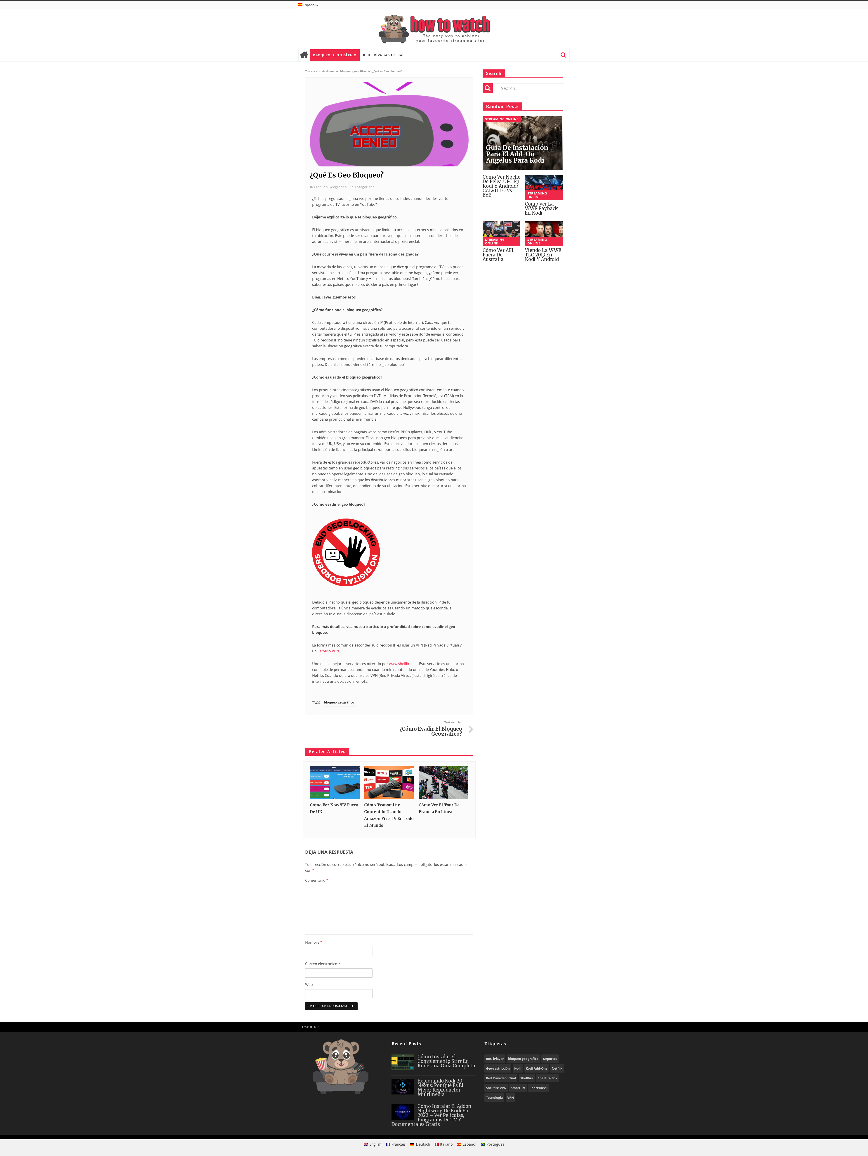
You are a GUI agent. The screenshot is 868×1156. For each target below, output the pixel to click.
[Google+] (553, 1026)
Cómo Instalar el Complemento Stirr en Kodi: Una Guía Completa (446, 1061)
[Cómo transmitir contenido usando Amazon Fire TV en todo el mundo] (389, 782)
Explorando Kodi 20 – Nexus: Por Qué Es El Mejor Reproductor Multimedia (442, 1087)
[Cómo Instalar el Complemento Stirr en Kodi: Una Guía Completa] (403, 1062)
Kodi (517, 1068)
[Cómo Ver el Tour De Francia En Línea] (443, 782)
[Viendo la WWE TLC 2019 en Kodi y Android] (544, 233)
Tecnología (494, 1097)
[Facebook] (533, 1026)
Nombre (313, 942)
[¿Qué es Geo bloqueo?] (389, 165)
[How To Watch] (434, 29)
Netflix (557, 1068)
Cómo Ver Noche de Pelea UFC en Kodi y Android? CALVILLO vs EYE (501, 186)
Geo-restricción (498, 1068)
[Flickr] (563, 1026)
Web (309, 984)
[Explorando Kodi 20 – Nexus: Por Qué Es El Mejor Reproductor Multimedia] (403, 1086)
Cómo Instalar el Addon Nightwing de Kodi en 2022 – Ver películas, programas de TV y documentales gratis (431, 1115)
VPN (510, 1097)
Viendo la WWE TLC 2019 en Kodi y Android (543, 254)
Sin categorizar (361, 187)
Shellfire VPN (496, 1088)
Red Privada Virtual (383, 55)
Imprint (310, 1027)
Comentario (316, 880)
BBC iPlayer (495, 1059)
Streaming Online (502, 119)
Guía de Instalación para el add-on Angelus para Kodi (517, 153)
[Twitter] (543, 1026)
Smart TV (518, 1088)
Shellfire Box (547, 1078)
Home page (304, 55)
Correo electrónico (322, 963)
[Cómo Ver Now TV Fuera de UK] (335, 782)
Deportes (550, 1059)
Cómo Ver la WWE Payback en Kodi (541, 208)
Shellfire (526, 1078)
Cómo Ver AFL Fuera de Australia (498, 254)
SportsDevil (538, 1088)
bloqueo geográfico (334, 55)
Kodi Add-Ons (536, 1068)
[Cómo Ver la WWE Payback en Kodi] (544, 187)
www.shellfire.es (402, 663)
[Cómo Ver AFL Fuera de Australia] (502, 233)
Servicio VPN (328, 651)
